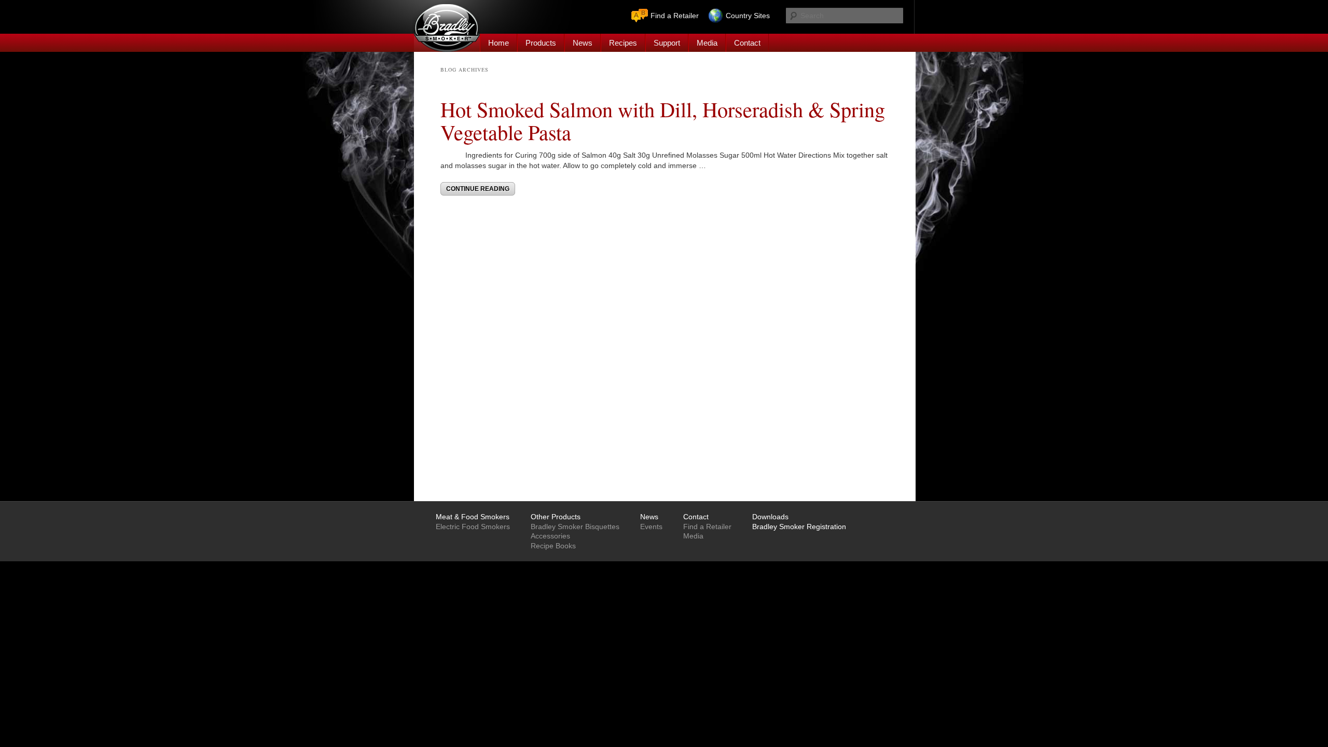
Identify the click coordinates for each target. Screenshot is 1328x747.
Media (707, 42)
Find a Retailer (675, 15)
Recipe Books (553, 546)
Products (540, 42)
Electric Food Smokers (473, 526)
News (582, 42)
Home (498, 42)
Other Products (555, 517)
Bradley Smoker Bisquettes (575, 526)
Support (667, 42)
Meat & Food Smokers (472, 517)
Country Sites (748, 15)
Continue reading (477, 189)
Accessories (550, 536)
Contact (747, 42)
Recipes (623, 42)
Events (651, 526)
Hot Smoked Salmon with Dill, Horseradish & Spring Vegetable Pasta (662, 120)
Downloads (770, 517)
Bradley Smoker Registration (799, 526)
